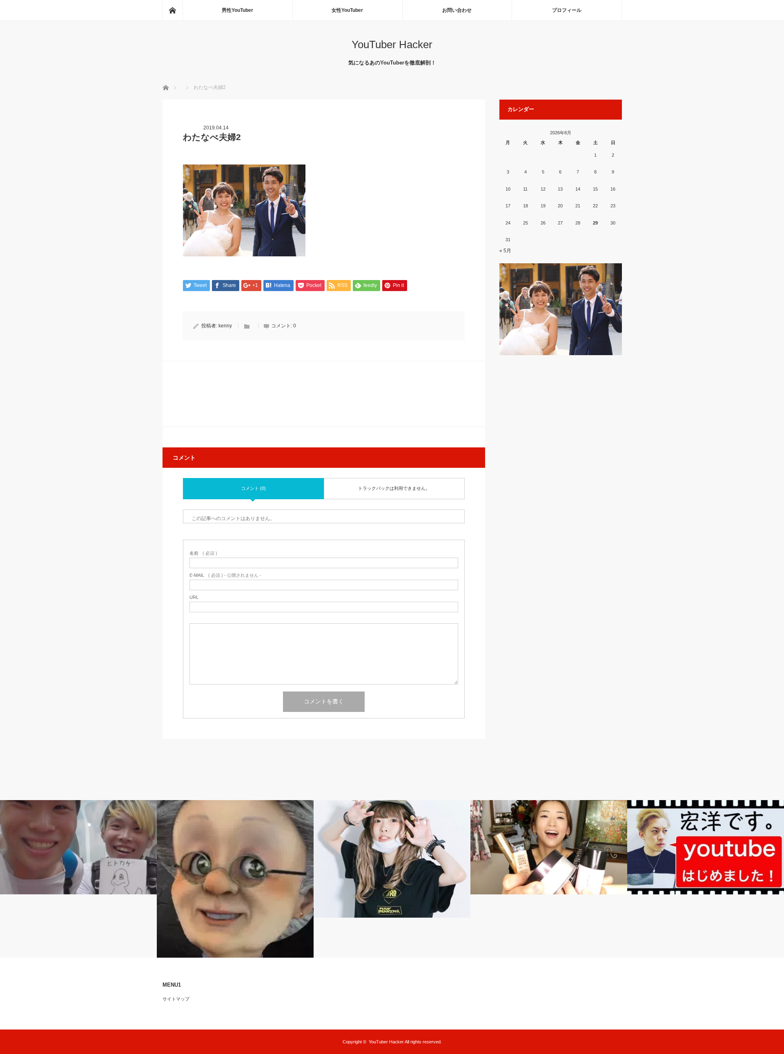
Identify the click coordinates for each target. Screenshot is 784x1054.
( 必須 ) (203, 553)
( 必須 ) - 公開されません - (225, 575)
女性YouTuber (347, 10)
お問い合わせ (457, 10)
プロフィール (566, 10)
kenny (225, 326)
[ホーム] (172, 10)
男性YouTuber (237, 10)
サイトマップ (176, 998)
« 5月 (505, 250)
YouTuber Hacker (392, 44)
